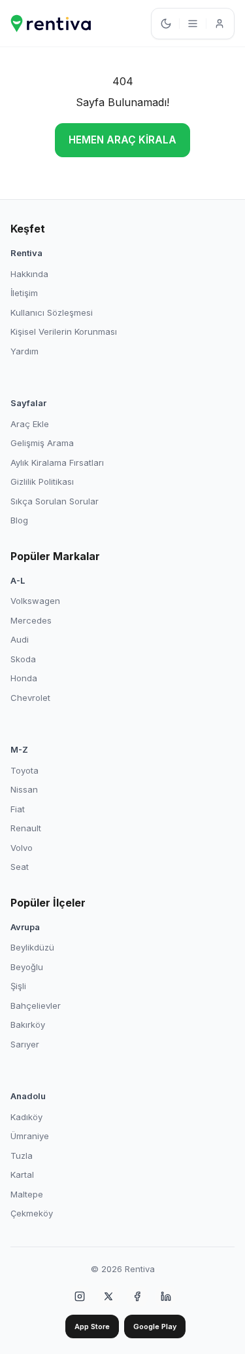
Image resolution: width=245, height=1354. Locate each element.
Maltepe (26, 1194)
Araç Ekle (29, 424)
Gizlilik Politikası (42, 481)
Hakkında (29, 274)
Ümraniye (29, 1136)
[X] (108, 1296)
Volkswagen (35, 600)
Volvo (21, 847)
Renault (25, 828)
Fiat (17, 809)
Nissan (24, 789)
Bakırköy (27, 1024)
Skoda (23, 659)
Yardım (24, 351)
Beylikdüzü (32, 947)
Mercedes (31, 620)
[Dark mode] (165, 23)
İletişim (24, 293)
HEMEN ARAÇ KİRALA (122, 140)
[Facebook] (137, 1296)
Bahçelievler (35, 1005)
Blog (19, 520)
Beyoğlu (26, 967)
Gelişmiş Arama (42, 443)
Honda (23, 678)
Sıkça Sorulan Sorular (54, 501)
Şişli (18, 986)
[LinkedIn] (165, 1296)
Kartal (22, 1174)
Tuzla (21, 1155)
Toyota (24, 770)
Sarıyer (24, 1044)
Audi (19, 639)
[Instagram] (79, 1296)
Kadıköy (26, 1117)
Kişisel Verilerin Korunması (63, 331)
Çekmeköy (31, 1213)
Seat (19, 866)
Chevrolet (30, 697)
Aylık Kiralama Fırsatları (57, 462)
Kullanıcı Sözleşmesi (51, 312)
